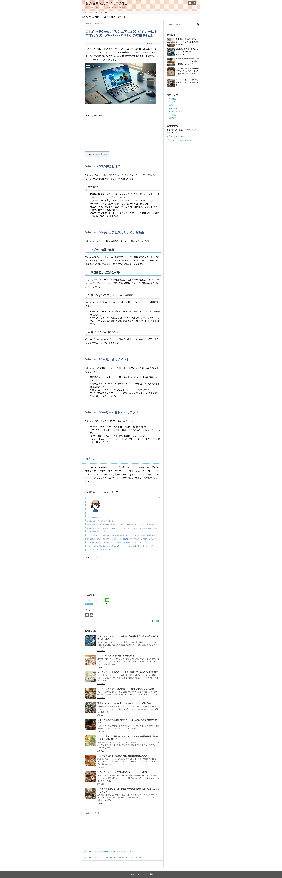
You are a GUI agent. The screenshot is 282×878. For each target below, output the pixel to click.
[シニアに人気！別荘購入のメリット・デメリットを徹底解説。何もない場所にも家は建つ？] (90, 740)
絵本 (91, 12)
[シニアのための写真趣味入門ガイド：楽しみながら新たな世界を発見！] (90, 724)
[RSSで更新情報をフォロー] (194, 3)
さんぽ (156, 621)
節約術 (171, 105)
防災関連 (172, 115)
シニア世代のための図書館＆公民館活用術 (116, 656)
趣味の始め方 (153, 43)
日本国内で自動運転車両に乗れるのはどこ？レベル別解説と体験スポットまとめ (187, 61)
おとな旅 (104, 12)
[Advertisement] (122, 132)
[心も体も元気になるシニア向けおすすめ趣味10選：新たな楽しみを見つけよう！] (90, 793)
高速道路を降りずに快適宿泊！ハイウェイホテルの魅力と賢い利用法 (187, 41)
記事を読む (101, 651)
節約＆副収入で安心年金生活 (106, 3)
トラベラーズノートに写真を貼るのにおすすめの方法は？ (123, 772)
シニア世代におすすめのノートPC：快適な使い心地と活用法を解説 (127, 672)
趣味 (96, 12)
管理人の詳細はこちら (176, 136)
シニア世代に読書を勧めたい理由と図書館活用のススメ (122, 756)
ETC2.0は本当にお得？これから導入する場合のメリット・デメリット (187, 51)
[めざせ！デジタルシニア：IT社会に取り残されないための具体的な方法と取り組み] (90, 640)
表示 (105, 154)
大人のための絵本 (176, 112)
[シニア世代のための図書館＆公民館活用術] (90, 660)
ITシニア (172, 102)
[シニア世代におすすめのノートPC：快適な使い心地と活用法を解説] (90, 676)
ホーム (85, 12)
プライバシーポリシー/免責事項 (179, 140)
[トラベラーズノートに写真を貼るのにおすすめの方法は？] (90, 776)
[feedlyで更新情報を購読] (190, 3)
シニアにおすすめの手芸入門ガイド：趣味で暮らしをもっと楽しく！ (128, 689)
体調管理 (172, 118)
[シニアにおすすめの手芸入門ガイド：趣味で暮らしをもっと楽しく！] (90, 693)
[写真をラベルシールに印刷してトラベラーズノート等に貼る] (90, 707)
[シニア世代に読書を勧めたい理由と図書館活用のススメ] (90, 760)
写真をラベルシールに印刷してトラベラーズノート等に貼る (124, 703)
